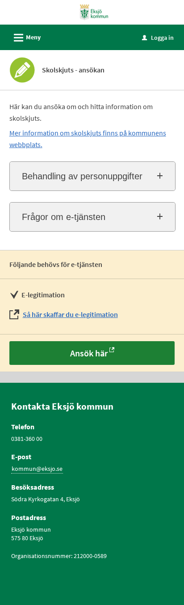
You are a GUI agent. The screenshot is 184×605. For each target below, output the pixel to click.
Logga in (158, 38)
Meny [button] (26, 37)
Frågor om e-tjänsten (63, 217)
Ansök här (89, 353)
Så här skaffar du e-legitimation (70, 314)
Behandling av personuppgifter (82, 176)
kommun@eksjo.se (37, 469)
